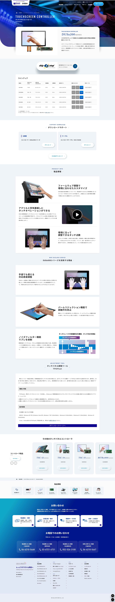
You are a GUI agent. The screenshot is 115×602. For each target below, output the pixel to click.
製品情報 (20, 12)
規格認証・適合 (71, 576)
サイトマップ (18, 576)
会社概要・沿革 (87, 571)
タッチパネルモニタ (40, 573)
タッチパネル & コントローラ (27, 12)
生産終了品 (71, 571)
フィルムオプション (56, 571)
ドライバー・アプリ (56, 578)
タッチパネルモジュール (41, 571)
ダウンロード (56, 575)
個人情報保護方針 (19, 574)
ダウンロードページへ (57, 426)
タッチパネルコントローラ (42, 568)
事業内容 (86, 568)
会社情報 (86, 563)
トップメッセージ (87, 566)
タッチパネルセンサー (41, 566)
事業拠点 (86, 573)
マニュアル (55, 583)
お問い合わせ (98, 4)
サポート (71, 563)
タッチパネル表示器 (40, 578)
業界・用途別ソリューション (58, 566)
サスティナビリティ (88, 578)
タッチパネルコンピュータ (42, 576)
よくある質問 (71, 568)
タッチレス (39, 583)
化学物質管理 (71, 573)
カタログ (54, 587)
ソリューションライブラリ (58, 568)
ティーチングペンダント (41, 580)
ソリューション (56, 563)
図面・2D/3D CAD (56, 585)
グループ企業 (86, 576)
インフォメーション (72, 566)
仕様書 (54, 580)
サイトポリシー (19, 572)
